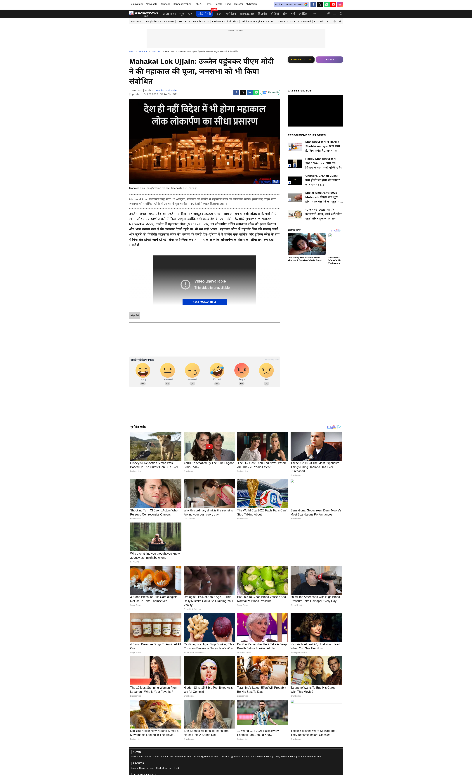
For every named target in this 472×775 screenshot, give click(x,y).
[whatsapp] (327, 4)
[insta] (340, 4)
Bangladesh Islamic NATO (160, 21)
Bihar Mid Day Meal (324, 21)
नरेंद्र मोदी (135, 315)
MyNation (251, 4)
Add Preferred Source (289, 4)
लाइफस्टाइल (247, 13)
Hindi (228, 4)
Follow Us (273, 92)
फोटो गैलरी (204, 13)
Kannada (165, 4)
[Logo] (144, 14)
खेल (285, 13)
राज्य (219, 13)
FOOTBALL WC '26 (301, 59)
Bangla (218, 4)
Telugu (198, 4)
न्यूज (182, 13)
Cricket (329, 59)
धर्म (293, 13)
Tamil (208, 4)
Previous (334, 21)
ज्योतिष (303, 13)
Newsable (151, 4)
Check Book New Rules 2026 (193, 21)
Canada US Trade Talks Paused (294, 21)
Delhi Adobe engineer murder (257, 21)
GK (190, 13)
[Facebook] (313, 4)
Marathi (238, 4)
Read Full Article (204, 302)
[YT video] (333, 4)
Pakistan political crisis (225, 21)
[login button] (329, 13)
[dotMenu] (314, 14)
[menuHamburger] (335, 14)
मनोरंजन (231, 13)
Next (340, 21)
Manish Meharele (166, 90)
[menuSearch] (341, 13)
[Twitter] (320, 4)
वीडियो (275, 13)
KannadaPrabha (182, 4)
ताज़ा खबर (169, 13)
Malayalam (137, 4)
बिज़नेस (262, 13)
